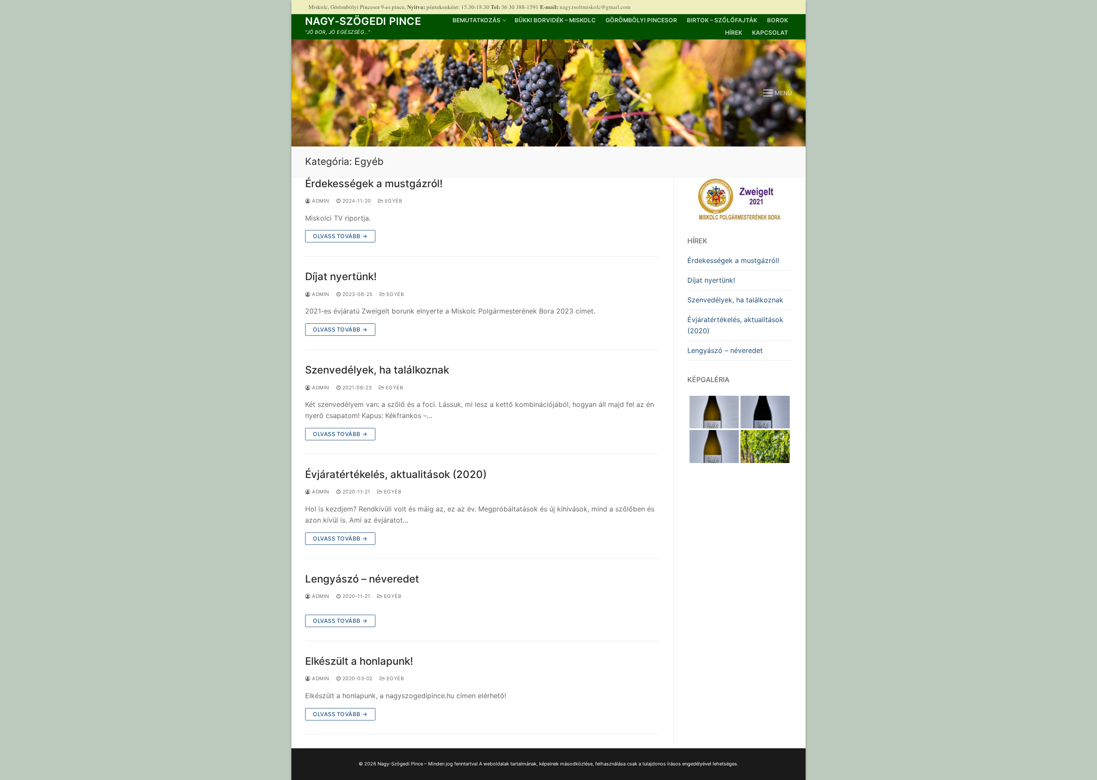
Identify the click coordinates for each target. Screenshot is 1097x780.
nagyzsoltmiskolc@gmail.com (595, 7)
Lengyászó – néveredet (362, 579)
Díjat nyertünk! (341, 276)
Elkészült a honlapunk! (359, 661)
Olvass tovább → (340, 236)
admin (320, 201)
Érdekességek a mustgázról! (374, 183)
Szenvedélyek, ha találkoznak (377, 370)
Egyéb (392, 201)
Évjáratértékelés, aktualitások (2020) (396, 474)
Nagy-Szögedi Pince (363, 21)
